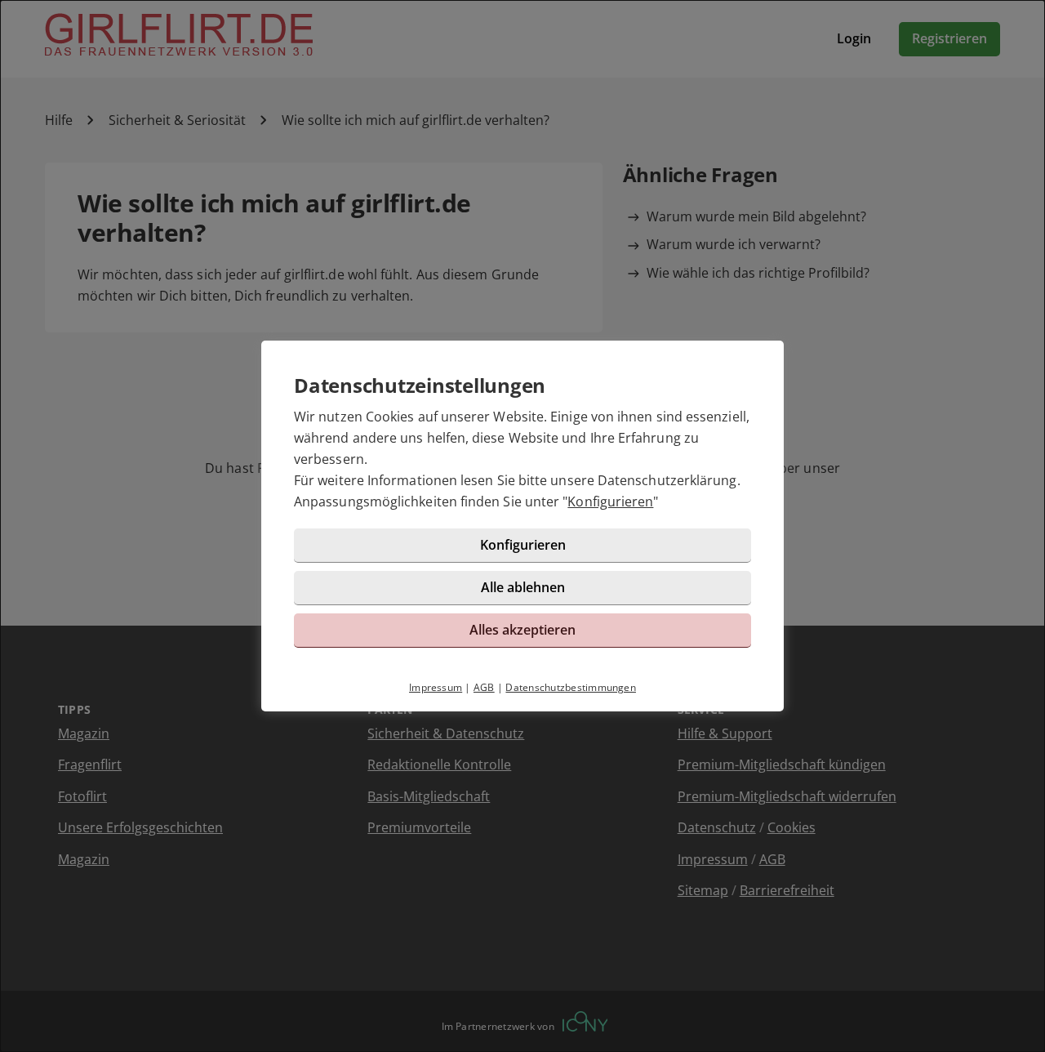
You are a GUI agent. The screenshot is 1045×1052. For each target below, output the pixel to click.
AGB (484, 687)
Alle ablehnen (523, 587)
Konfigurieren (610, 501)
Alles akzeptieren (522, 630)
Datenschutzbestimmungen (570, 687)
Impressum (435, 687)
